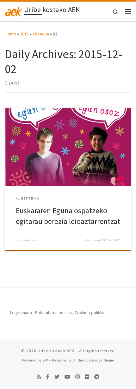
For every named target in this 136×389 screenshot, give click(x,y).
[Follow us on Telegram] (96, 377)
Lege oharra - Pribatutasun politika (41, 312)
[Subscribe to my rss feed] (39, 377)
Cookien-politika (89, 312)
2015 (24, 34)
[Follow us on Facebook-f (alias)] (47, 377)
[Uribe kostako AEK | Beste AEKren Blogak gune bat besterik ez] (13, 10)
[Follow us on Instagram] (77, 377)
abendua (41, 34)
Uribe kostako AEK (56, 351)
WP (45, 360)
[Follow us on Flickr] (87, 377)
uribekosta (29, 240)
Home (10, 34)
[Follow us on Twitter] (56, 377)
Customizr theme (99, 360)
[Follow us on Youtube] (67, 377)
